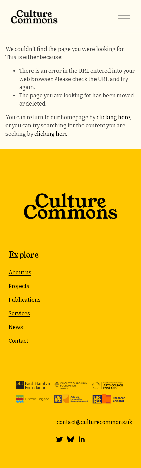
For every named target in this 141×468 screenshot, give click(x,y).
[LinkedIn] (81, 439)
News (16, 327)
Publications (25, 300)
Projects (19, 286)
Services (19, 313)
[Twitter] (59, 439)
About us (20, 272)
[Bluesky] (70, 439)
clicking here (113, 117)
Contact (18, 341)
